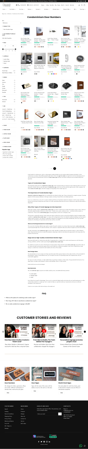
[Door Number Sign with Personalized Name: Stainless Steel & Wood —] (48, 156)
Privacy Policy (8, 418)
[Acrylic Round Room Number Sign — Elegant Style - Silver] (51, 101)
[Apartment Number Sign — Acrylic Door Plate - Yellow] (48, 73)
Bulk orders (23, 423)
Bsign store (4, 13)
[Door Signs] (44, 374)
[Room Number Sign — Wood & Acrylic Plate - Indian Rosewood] (41, 129)
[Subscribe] (60, 414)
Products (23, 411)
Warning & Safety (67, 9)
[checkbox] (8, 71)
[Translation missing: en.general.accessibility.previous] (3, 332)
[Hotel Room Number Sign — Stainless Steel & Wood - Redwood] (24, 129)
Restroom (29, 9)
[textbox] (5, 46)
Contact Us (67, 5)
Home (22, 409)
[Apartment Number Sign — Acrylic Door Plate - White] (50, 73)
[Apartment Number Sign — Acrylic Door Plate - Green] (51, 73)
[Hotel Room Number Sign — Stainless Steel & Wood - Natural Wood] (21, 129)
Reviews (59, 5)
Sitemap (6, 428)
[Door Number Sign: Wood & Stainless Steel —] (61, 46)
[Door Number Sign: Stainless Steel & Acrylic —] (21, 46)
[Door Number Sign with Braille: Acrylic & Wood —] (61, 156)
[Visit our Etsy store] (4, 1)
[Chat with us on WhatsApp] (17, 5)
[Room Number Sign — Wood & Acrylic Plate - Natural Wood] (35, 129)
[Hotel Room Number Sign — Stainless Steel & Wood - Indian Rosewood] (28, 129)
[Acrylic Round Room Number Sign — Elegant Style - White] (50, 101)
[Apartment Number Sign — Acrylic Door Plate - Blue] (53, 73)
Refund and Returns (9, 421)
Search (6, 409)
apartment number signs (8, 152)
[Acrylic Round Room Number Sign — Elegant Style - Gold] (53, 101)
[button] (26, 42)
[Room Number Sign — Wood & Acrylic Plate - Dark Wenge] (43, 129)
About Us (62, 5)
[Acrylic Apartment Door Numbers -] (35, 101)
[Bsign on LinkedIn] (85, 1)
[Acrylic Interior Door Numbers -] (75, 46)
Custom (4, 9)
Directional (38, 9)
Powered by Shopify (44, 444)
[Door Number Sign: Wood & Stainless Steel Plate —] (21, 156)
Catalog (47, 5)
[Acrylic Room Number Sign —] (48, 46)
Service (22, 421)
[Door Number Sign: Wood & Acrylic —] (21, 101)
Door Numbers (12, 9)
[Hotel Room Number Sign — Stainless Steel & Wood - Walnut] (23, 129)
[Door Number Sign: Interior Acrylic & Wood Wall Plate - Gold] (35, 158)
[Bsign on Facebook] (76, 1)
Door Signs (21, 9)
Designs (42, 5)
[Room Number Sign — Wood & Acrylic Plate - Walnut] (36, 129)
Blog (55, 5)
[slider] (3, 49)
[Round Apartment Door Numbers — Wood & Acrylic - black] (76, 73)
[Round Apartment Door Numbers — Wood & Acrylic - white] (75, 73)
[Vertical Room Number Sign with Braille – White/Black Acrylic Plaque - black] (21, 73)
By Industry (46, 9)
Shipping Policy (8, 416)
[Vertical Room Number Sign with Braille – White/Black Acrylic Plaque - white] (23, 73)
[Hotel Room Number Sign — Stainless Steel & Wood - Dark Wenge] (29, 129)
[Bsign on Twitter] (78, 1)
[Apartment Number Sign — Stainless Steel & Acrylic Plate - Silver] (50, 129)
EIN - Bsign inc (8, 426)
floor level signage (7, 154)
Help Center (72, 5)
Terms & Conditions (9, 414)
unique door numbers (8, 157)
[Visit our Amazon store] (3, 1)
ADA (75, 9)
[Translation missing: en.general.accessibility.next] (85, 332)
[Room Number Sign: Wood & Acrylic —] (61, 129)
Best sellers (52, 5)
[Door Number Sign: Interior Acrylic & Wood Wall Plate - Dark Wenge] (35, 156)
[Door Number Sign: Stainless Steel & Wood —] (75, 129)
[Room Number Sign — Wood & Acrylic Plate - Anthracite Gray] (39, 129)
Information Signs (56, 9)
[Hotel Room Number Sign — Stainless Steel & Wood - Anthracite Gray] (26, 129)
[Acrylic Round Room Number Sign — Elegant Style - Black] (48, 101)
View (8, 392)
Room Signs (82, 9)
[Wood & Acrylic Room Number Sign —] (75, 101)
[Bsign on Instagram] (83, 1)
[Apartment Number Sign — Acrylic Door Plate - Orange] (56, 73)
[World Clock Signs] (70, 374)
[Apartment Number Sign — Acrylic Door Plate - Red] (54, 73)
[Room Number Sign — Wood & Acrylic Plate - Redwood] (38, 129)
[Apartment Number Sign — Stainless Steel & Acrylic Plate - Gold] (48, 129)
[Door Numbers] (17, 374)
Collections (9, 13)
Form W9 (7, 423)
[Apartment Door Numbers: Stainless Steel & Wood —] (35, 46)
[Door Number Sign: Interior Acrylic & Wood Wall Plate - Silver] (36, 158)
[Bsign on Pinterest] (80, 1)
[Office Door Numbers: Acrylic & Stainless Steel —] (61, 73)
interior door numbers (8, 155)
